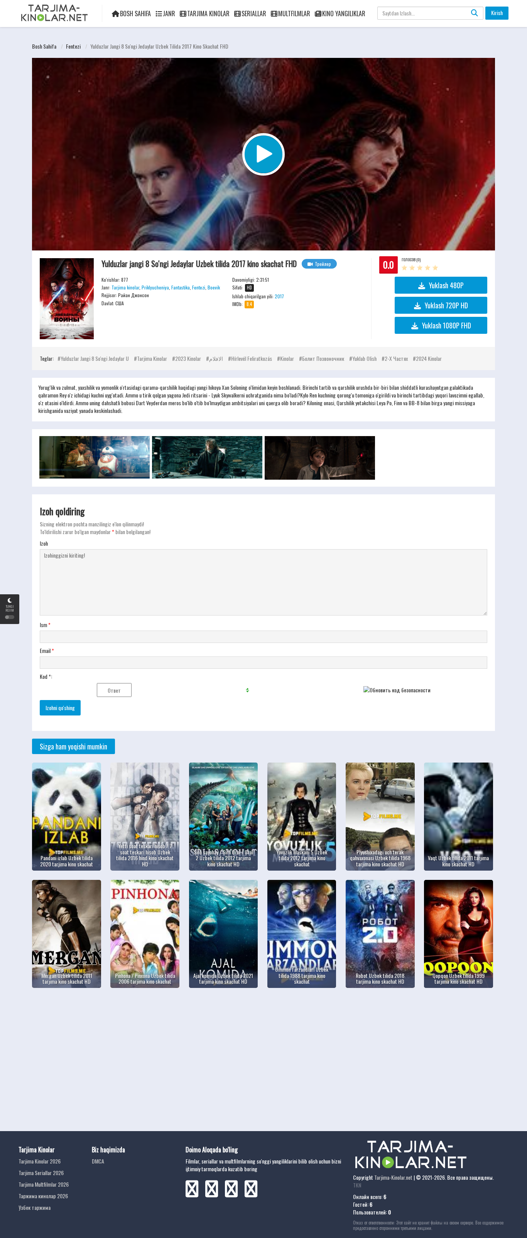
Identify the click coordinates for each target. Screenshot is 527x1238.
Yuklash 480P (446, 285)
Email (47, 651)
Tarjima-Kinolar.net (393, 1177)
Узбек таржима (35, 1207)
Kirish (497, 12)
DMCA (98, 1161)
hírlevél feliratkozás (251, 358)
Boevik (214, 287)
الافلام (216, 358)
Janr (169, 13)
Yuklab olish (364, 358)
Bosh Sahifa (135, 13)
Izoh (44, 543)
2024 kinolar (429, 358)
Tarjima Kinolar (208, 13)
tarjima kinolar (152, 358)
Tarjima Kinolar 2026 (40, 1161)
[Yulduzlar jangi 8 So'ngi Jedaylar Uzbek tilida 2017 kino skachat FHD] (67, 298)
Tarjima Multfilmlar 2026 (44, 1184)
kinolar (287, 358)
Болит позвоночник (323, 358)
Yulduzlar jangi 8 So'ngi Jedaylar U (95, 358)
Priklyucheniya (155, 287)
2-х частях (396, 358)
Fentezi (73, 46)
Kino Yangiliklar (343, 13)
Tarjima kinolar (125, 287)
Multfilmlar (294, 13)
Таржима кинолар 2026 (43, 1196)
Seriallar (254, 13)
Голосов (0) (411, 259)
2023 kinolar (188, 358)
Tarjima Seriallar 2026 (41, 1173)
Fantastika (180, 287)
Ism (45, 625)
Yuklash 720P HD (446, 305)
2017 (279, 296)
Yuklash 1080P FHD (446, 325)
